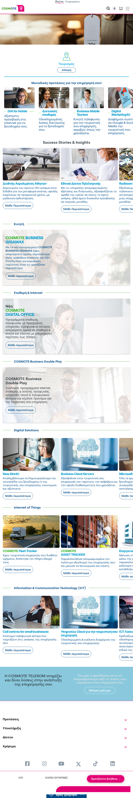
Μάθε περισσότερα (21, 276)
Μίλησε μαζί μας (100, 690)
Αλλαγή (66, 70)
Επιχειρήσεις (72, 1)
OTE (20, 777)
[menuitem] (27, 763)
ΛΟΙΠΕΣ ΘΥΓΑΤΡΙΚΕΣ (56, 777)
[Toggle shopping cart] (121, 8)
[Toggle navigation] (128, 8)
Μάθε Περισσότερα (18, 205)
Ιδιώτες (59, 1)
